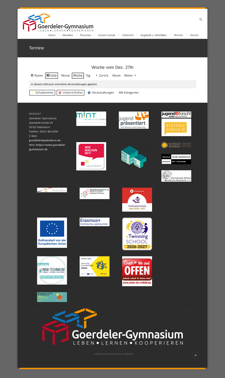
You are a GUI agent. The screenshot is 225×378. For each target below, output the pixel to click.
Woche (77, 75)
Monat (65, 75)
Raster (36, 76)
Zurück (103, 75)
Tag (88, 75)
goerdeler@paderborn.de (44, 140)
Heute (116, 75)
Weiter (128, 75)
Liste (51, 76)
